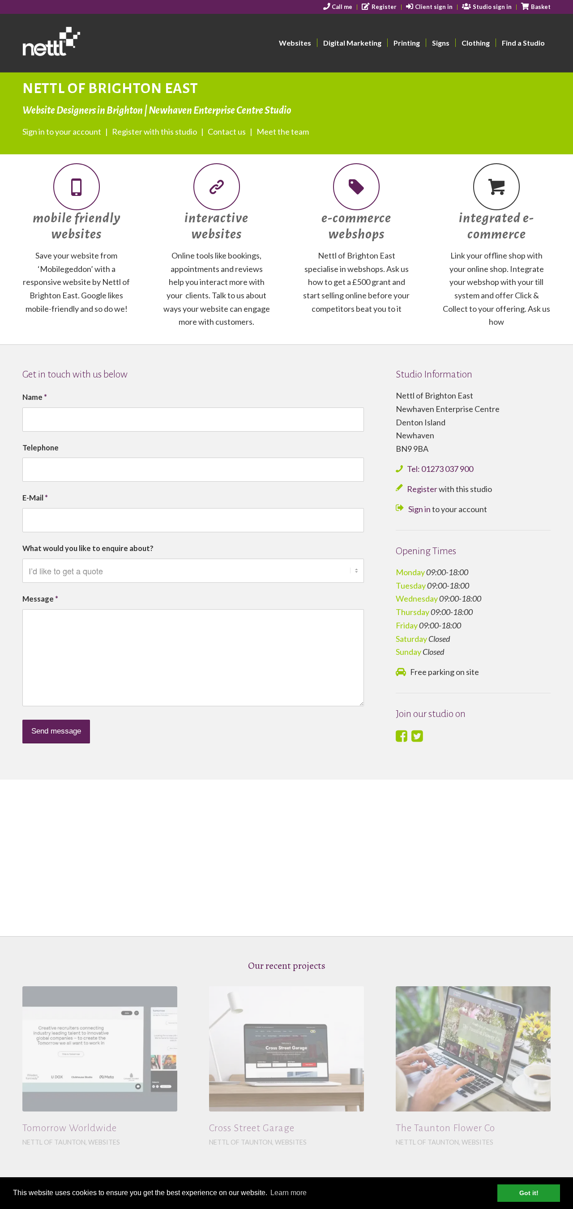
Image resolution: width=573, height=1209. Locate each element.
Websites (104, 1142)
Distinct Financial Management (465, 1119)
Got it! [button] (529, 1192)
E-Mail (35, 497)
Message (40, 598)
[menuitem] (338, 7)
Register (422, 489)
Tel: (440, 469)
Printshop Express (61, 1128)
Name (34, 397)
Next (537, 1052)
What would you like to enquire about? (88, 548)
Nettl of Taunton (54, 1142)
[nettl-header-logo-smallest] (85, 43)
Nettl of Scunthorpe (246, 1133)
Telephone (40, 447)
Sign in (419, 509)
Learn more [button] (288, 1192)
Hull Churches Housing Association (286, 1119)
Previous (35, 1052)
